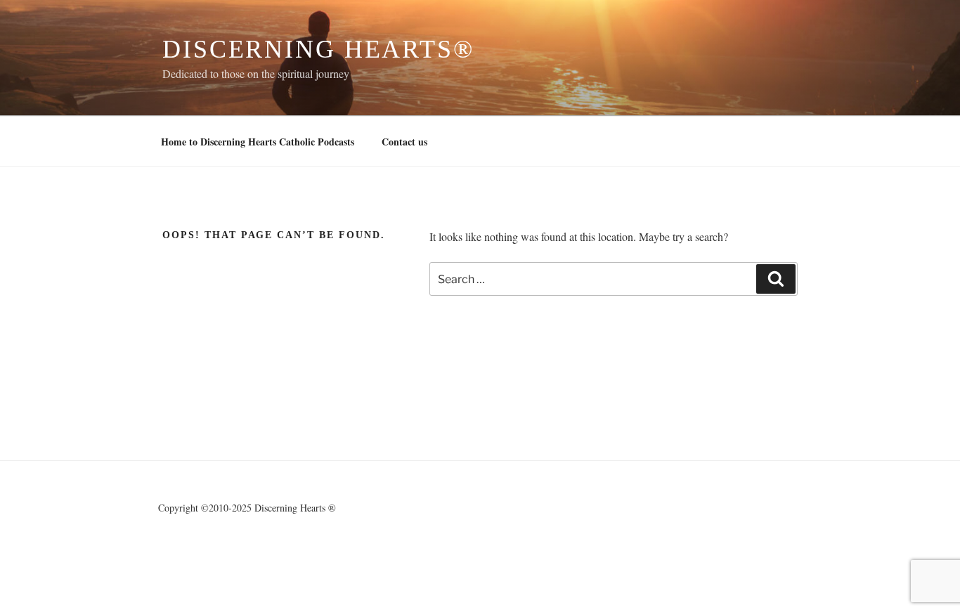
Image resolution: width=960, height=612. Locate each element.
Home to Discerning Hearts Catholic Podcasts (257, 141)
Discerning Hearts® (318, 49)
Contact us (404, 141)
